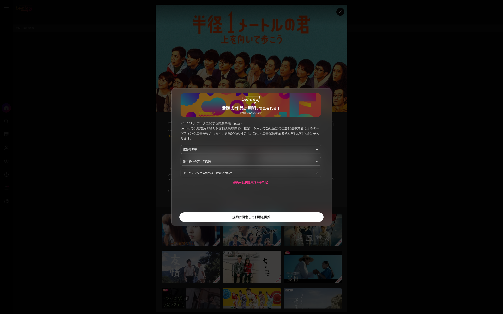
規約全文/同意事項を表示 (248, 182)
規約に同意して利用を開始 (251, 217)
